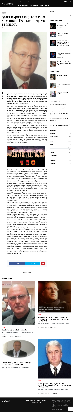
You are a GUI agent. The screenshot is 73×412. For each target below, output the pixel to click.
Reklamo (44, 400)
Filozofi (51, 139)
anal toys (52, 108)
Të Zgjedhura (53, 163)
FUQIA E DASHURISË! (62, 33)
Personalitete (53, 157)
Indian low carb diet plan (55, 118)
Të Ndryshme (53, 160)
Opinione (4, 13)
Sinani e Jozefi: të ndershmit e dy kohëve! (14, 330)
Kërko (70, 15)
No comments (32, 28)
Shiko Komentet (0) (27, 272)
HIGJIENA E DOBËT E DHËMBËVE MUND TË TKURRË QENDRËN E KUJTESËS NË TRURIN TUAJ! (63, 43)
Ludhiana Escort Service (55, 111)
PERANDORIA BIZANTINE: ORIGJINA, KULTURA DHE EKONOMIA (59, 113)
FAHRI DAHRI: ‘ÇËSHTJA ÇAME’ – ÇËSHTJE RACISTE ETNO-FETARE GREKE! (16, 363)
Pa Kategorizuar (53, 155)
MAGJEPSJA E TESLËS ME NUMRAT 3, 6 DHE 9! (64, 24)
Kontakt (38, 400)
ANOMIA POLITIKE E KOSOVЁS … (62, 75)
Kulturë (51, 147)
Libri (51, 149)
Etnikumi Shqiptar (54, 136)
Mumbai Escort (53, 124)
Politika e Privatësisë (36, 402)
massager (52, 104)
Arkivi (27, 400)
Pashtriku (9, 3)
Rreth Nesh (32, 400)
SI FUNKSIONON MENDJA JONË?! (64, 54)
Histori (51, 141)
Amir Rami (60, 409)
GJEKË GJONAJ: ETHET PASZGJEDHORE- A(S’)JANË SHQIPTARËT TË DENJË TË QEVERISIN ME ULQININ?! (54, 385)
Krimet (51, 144)
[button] (2, 3)
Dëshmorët (52, 133)
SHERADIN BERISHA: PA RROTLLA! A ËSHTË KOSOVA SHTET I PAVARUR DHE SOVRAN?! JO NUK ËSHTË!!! (53, 319)
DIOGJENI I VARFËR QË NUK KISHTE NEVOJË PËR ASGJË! (64, 63)
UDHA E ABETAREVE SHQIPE (62, 93)
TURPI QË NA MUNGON (63, 84)
